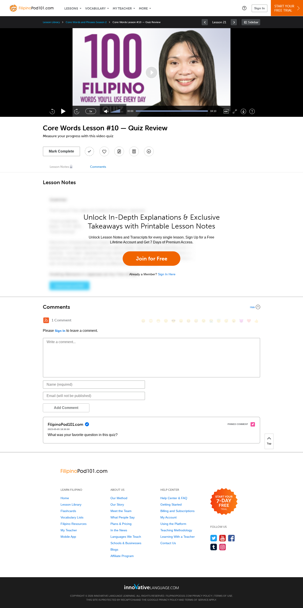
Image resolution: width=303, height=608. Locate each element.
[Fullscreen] (235, 111)
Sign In (259, 8)
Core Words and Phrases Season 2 (86, 22)
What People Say (122, 517)
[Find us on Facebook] (231, 538)
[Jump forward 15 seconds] (77, 111)
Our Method (118, 498)
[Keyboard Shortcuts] (252, 111)
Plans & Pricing (121, 524)
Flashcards (68, 511)
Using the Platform (173, 524)
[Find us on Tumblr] (213, 546)
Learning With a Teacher (177, 536)
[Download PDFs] (134, 151)
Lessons (71, 8)
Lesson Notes (59, 167)
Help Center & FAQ (173, 498)
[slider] (115, 111)
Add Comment (66, 408)
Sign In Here (166, 274)
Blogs (114, 549)
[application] (151, 72)
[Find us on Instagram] (222, 546)
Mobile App (68, 536)
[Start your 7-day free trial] (224, 501)
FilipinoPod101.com (179, 595)
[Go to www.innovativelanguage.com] (151, 586)
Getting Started (171, 504)
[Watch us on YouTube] (222, 538)
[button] (244, 8)
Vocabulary (95, 8)
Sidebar (253, 22)
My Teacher (122, 8)
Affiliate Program (122, 556)
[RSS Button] (46, 320)
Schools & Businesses (125, 543)
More (143, 8)
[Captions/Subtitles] (226, 111)
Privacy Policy (202, 595)
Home (65, 498)
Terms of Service (197, 599)
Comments (98, 167)
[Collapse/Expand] (151, 307)
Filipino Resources (74, 524)
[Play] (63, 111)
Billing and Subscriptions (177, 511)
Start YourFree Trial (284, 8)
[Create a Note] (119, 151)
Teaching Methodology (176, 530)
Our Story (117, 504)
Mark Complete (61, 151)
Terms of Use (223, 595)
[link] (205, 22)
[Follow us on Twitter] (213, 538)
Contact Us (168, 543)
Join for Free (151, 258)
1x (90, 111)
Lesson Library (51, 22)
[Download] (243, 111)
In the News (118, 530)
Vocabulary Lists (72, 517)
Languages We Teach (125, 536)
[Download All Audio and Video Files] (149, 151)
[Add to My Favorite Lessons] (104, 151)
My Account (168, 517)
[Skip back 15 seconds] (52, 111)
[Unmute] (106, 111)
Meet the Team (121, 511)
